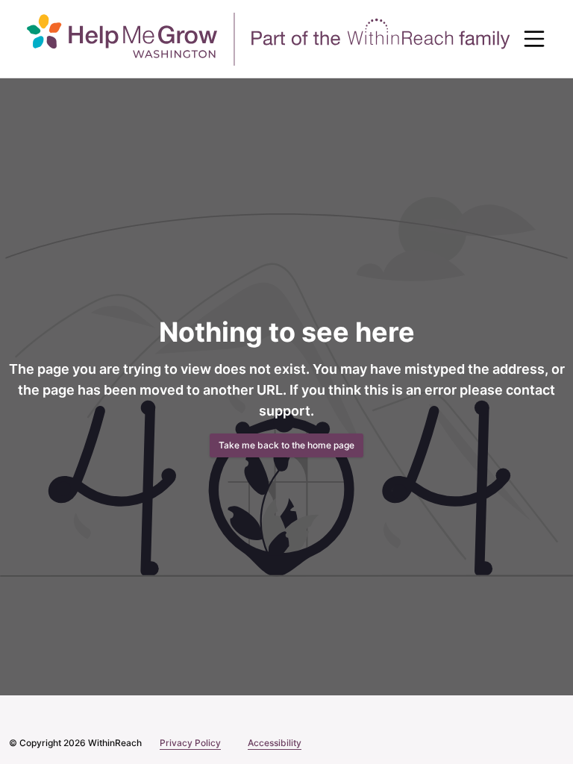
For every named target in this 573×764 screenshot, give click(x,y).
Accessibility (266, 742)
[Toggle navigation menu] (534, 39)
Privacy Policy (185, 742)
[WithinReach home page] (268, 39)
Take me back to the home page (286, 445)
